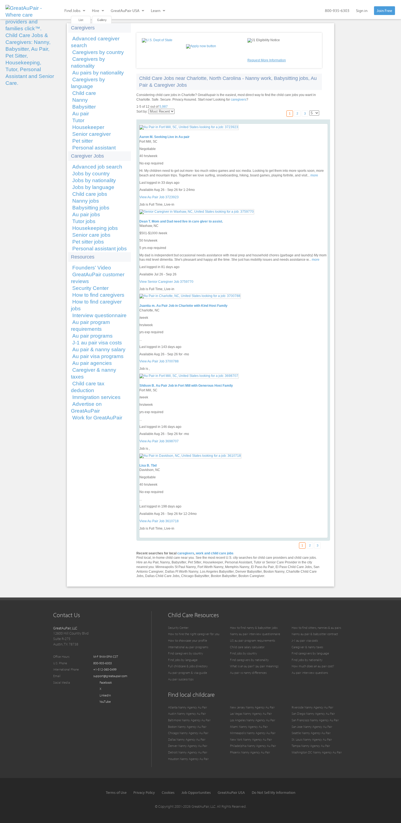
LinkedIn (105, 695)
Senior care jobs (91, 235)
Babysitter (84, 107)
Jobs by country (91, 173)
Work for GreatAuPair (97, 417)
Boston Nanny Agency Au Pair (187, 727)
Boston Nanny (274, 571)
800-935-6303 (337, 10)
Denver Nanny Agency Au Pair (187, 746)
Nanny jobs (85, 201)
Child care (84, 93)
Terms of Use (116, 792)
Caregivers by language (88, 83)
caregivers (238, 99)
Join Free (384, 10)
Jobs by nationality (94, 180)
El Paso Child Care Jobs (294, 567)
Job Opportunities (196, 792)
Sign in (361, 10)
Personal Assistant (238, 562)
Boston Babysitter (224, 576)
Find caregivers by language (310, 653)
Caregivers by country (98, 52)
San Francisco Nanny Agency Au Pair (315, 720)
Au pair (80, 113)
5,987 (163, 107)
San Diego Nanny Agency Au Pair (313, 713)
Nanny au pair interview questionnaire (255, 634)
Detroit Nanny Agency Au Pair (187, 752)
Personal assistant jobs (99, 248)
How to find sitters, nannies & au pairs (316, 628)
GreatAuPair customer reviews (97, 278)
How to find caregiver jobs (96, 305)
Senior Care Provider (281, 562)
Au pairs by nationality (98, 73)
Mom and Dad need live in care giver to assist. (187, 221)
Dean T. (145, 221)
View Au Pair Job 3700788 (159, 361)
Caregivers (83, 28)
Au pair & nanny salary (98, 349)
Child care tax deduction (87, 387)
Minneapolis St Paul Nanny (175, 567)
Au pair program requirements (90, 325)
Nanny (80, 100)
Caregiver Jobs (87, 156)
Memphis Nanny (237, 567)
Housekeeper (88, 127)
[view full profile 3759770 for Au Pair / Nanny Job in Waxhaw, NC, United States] (196, 212)
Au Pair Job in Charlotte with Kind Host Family (192, 306)
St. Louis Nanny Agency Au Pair (312, 739)
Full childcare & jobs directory (188, 666)
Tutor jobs (83, 221)
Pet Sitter (194, 562)
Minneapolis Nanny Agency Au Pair (253, 733)
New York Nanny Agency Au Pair (251, 739)
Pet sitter (82, 141)
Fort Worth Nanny (210, 567)
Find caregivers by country (185, 653)
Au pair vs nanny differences (248, 673)
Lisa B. (144, 465)
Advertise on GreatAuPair (86, 407)
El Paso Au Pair (262, 567)
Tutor (78, 120)
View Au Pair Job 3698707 (159, 441)
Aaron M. (146, 137)
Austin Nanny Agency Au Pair (187, 713)
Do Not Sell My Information (273, 792)
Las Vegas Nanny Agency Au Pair (251, 713)
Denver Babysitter (248, 571)
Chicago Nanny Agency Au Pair (188, 733)
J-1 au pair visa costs (97, 343)
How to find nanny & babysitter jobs (253, 628)
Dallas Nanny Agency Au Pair (186, 739)
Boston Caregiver (251, 576)
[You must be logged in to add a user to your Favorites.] (143, 132)
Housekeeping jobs (95, 228)
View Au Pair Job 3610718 (159, 521)
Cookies (168, 792)
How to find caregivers (98, 295)
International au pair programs (188, 647)
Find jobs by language (182, 660)
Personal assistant (94, 148)
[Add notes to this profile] (157, 132)
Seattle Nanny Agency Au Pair (311, 733)
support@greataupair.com (110, 676)
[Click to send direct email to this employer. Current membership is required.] (150, 132)
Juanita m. (147, 306)
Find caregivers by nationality (249, 660)
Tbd (154, 465)
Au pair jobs (86, 214)
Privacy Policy (144, 792)
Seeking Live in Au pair (172, 137)
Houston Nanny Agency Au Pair (188, 759)
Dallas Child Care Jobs (162, 576)
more (314, 175)
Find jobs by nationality (307, 660)
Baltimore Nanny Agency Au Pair (189, 720)
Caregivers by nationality (88, 62)
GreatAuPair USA (231, 792)
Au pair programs (92, 336)
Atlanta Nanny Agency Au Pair (187, 707)
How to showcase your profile (187, 640)
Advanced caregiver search (95, 42)
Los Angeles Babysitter (217, 571)
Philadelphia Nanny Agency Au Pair (253, 746)
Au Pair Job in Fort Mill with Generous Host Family (194, 386)
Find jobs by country (243, 653)
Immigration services (96, 397)
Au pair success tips (180, 679)
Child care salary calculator (247, 647)
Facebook (105, 682)
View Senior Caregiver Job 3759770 (166, 282)
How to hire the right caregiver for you (193, 634)
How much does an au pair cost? (313, 666)
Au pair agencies (92, 363)
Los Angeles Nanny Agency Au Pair (252, 720)
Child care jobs (89, 194)
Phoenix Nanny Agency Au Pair (250, 752)
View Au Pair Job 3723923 (159, 197)
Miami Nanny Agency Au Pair (249, 727)
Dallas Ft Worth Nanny (181, 571)
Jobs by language (93, 187)
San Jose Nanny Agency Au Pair (312, 727)
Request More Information (266, 60)
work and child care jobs (215, 553)
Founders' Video (91, 268)
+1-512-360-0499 (104, 669)
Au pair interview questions (310, 673)
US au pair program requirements (252, 640)
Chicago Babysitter (195, 576)
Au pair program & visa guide (187, 673)
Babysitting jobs (90, 208)
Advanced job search (97, 167)
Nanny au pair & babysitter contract (315, 634)
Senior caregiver (91, 134)
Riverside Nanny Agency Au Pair (312, 707)
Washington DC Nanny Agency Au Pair (317, 752)
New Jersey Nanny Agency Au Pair (252, 707)
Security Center (90, 288)
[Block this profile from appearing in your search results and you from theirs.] (164, 132)
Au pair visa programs (98, 356)
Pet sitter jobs (88, 242)
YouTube (105, 701)
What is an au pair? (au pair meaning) (254, 666)
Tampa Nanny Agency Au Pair (311, 746)
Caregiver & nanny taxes (93, 373)
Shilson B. (147, 386)
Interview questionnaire (99, 315)
